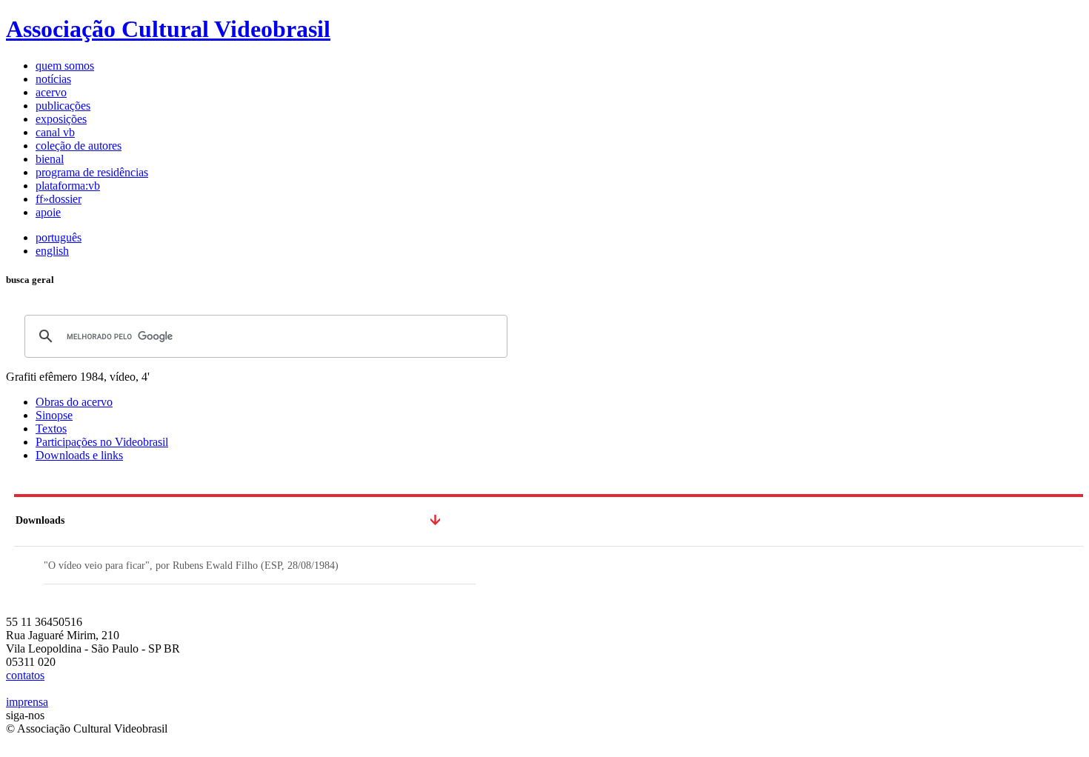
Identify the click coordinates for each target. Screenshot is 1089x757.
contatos (25, 675)
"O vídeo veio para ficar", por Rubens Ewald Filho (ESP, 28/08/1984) (191, 565)
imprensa (27, 702)
